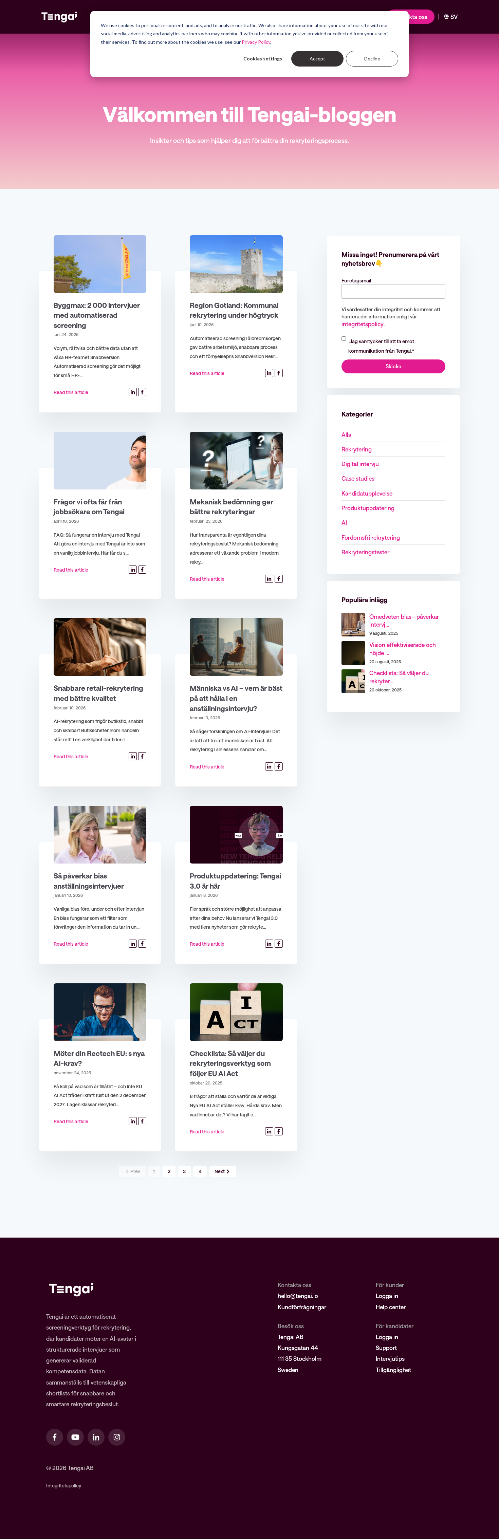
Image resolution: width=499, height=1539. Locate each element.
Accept (317, 58)
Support (386, 1347)
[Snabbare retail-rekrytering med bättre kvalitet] (100, 647)
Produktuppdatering (367, 507)
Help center (391, 1306)
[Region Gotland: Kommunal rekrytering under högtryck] (236, 264)
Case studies (357, 478)
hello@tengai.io (298, 1295)
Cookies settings (262, 58)
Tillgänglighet (393, 1369)
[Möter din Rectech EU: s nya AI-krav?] (100, 1012)
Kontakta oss (410, 16)
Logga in (387, 1295)
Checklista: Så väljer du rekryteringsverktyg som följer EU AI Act (230, 1063)
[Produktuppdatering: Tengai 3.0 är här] (236, 835)
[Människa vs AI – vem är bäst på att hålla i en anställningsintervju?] (236, 647)
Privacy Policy (256, 42)
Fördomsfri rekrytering (370, 537)
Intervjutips (390, 1358)
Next (220, 1171)
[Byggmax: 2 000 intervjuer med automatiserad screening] (100, 264)
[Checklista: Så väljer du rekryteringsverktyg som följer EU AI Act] (236, 1012)
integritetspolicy (362, 323)
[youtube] (75, 1437)
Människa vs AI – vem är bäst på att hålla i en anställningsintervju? (236, 698)
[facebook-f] (54, 1437)
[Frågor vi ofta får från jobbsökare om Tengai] (100, 460)
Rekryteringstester (365, 552)
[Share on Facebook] (142, 392)
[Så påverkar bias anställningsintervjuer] (100, 835)
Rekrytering (356, 449)
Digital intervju (360, 463)
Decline (372, 58)
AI (344, 522)
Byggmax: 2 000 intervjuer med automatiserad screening (97, 315)
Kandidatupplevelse (366, 493)
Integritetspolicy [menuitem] (63, 1485)
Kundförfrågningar (302, 1306)
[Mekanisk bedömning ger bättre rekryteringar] (236, 460)
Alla (346, 434)
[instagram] (116, 1437)
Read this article (71, 392)
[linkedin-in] (96, 1437)
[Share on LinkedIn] (133, 392)
